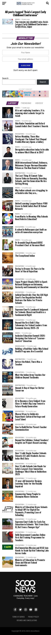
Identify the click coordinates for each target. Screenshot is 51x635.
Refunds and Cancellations (27, 620)
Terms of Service (18, 616)
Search (5, 78)
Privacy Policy (33, 616)
